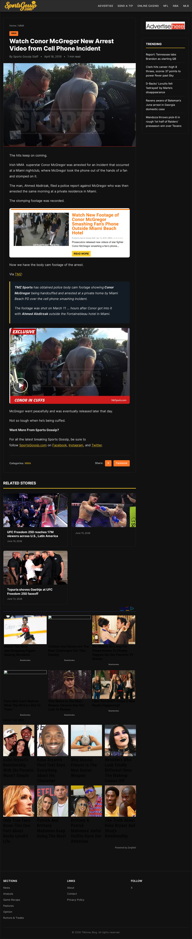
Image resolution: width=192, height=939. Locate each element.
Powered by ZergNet (125, 847)
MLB (186, 5)
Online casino (148, 5)
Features (8, 905)
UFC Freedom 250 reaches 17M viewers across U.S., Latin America (32, 534)
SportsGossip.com (33, 445)
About (70, 887)
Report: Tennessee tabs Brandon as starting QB (161, 56)
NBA (176, 5)
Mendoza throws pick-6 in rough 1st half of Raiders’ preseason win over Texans (164, 121)
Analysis (8, 893)
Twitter (97, 445)
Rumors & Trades (13, 917)
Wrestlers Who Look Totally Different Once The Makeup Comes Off (118, 770)
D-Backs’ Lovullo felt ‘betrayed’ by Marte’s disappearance (159, 88)
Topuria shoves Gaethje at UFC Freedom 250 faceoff (29, 591)
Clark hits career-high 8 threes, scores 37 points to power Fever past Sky (163, 71)
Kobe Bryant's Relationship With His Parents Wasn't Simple (18, 767)
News (6, 887)
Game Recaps (11, 899)
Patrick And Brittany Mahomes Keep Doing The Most (51, 828)
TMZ (18, 274)
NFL (166, 5)
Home (12, 25)
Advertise (105, 5)
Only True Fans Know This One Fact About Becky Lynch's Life (16, 831)
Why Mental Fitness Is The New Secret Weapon (84, 767)
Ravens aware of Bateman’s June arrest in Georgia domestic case (163, 105)
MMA (21, 25)
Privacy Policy (75, 899)
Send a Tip (125, 5)
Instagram (76, 445)
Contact (72, 893)
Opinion (7, 911)
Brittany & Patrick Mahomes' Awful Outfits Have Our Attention (86, 831)
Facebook (59, 445)
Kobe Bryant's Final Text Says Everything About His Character (51, 770)
